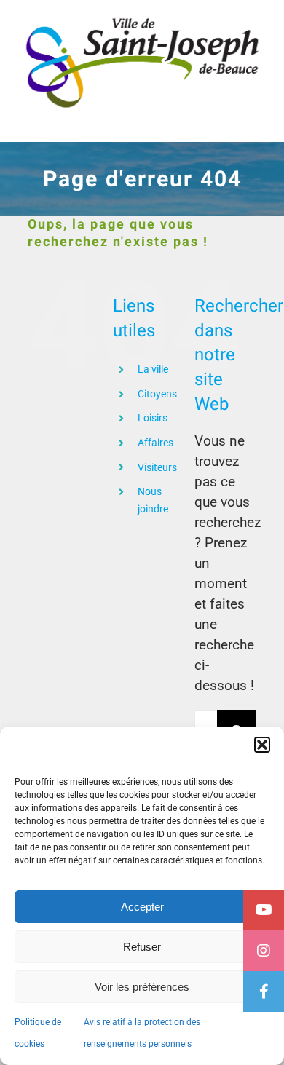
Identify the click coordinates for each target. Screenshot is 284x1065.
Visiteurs (157, 467)
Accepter (142, 906)
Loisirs (152, 418)
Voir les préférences (142, 987)
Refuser (142, 947)
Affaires (155, 442)
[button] (262, 744)
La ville (153, 369)
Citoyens (157, 394)
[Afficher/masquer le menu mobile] (254, 119)
